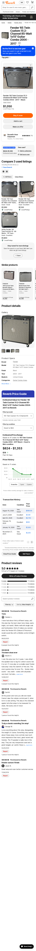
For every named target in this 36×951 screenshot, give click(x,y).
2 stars (4, 590)
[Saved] (27, 2)
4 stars (4, 584)
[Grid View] (3, 171)
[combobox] (16, 415)
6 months (14, 484)
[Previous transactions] (28, 542)
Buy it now (17, 115)
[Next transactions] (31, 542)
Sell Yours (26, 554)
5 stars (4, 581)
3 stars (4, 587)
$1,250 (28, 533)
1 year (22, 484)
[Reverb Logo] (10, 2)
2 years (29, 484)
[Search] (32, 7)
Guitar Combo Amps (20, 380)
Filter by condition (9, 424)
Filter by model (8, 412)
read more (20, 674)
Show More (5, 383)
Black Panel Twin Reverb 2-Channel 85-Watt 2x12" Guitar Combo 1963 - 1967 (25, 287)
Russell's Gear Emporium (12, 136)
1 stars (4, 593)
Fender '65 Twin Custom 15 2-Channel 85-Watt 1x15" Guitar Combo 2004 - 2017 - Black (15, 98)
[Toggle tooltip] (9, 57)
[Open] (31, 416)
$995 (28, 522)
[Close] (33, 48)
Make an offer (18, 127)
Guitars (18, 12)
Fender (15, 362)
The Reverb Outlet (8, 12)
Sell (22, 2)
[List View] (6, 171)
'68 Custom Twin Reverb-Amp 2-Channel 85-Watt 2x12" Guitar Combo (9, 287)
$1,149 (28, 515)
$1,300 (28, 527)
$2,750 (28, 518)
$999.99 (29, 511)
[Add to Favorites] (19, 43)
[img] (26, 135)
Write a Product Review (18, 576)
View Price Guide (9, 554)
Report (5, 642)
